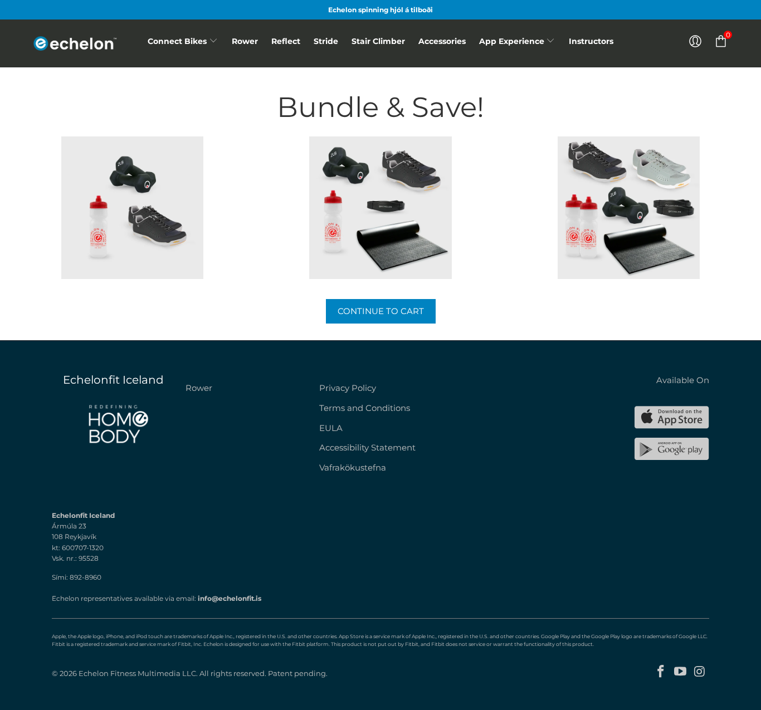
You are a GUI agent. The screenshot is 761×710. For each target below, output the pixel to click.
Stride (326, 41)
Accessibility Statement (367, 447)
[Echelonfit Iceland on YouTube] (680, 672)
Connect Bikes (177, 41)
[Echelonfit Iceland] (83, 43)
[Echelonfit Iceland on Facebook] (661, 672)
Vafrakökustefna (352, 467)
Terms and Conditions (364, 408)
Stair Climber (378, 41)
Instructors (591, 41)
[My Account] (695, 41)
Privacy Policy (347, 388)
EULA (331, 428)
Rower (245, 41)
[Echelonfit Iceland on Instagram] (699, 672)
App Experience (513, 41)
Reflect (285, 41)
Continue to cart (381, 311)
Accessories (442, 41)
